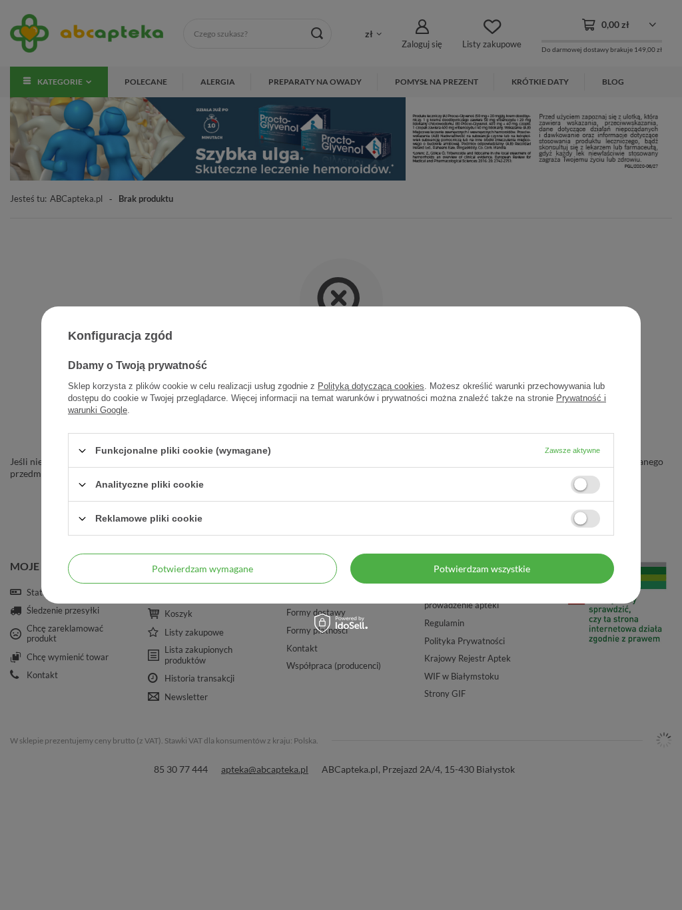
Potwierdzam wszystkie (482, 568)
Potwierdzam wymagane (202, 568)
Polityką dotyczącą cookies (371, 386)
